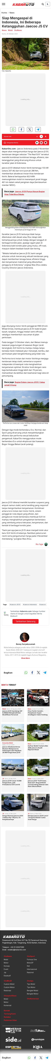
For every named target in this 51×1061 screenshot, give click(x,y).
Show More (25, 658)
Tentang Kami (10, 1014)
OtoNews (8, 956)
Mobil (6, 959)
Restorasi (7, 990)
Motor (6, 963)
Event (6, 969)
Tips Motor (31, 987)
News (11, 12)
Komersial (7, 1005)
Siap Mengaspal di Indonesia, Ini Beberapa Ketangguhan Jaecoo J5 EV (25, 22)
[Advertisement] (25, 99)
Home (4, 12)
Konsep (7, 966)
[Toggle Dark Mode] (47, 4)
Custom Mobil (9, 984)
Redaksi (7, 1017)
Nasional (30, 972)
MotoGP (30, 963)
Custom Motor (9, 987)
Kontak (7, 1010)
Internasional (32, 969)
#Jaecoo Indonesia (30, 604)
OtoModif (8, 981)
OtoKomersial (33, 999)
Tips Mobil (31, 984)
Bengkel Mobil (32, 990)
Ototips (30, 981)
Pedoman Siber (10, 1020)
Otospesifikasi (10, 996)
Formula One (32, 959)
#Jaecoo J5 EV (15, 604)
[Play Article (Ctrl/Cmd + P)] (37, 142)
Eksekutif (7, 976)
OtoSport (31, 956)
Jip (5, 972)
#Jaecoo (42, 604)
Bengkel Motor (32, 994)
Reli (28, 966)
